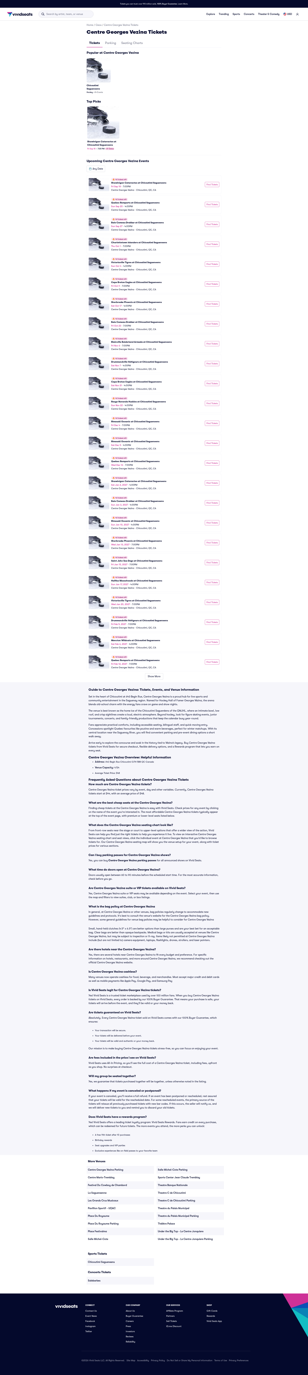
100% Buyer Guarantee (167, 4)
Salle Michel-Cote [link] (98, 1239)
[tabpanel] (154, 365)
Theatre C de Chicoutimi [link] (172, 1192)
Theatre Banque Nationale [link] (173, 1185)
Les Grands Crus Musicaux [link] (103, 1200)
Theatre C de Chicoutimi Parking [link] (176, 1200)
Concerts (249, 14)
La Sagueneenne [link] (97, 1192)
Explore (210, 14)
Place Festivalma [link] (97, 1231)
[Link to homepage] (20, 14)
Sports (236, 14)
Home (90, 25)
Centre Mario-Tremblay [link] (101, 1177)
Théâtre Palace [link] (166, 1223)
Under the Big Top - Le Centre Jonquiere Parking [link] (185, 1239)
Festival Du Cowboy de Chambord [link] (107, 1185)
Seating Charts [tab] (132, 43)
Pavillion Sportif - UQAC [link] (102, 1208)
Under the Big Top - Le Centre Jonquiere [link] (180, 1231)
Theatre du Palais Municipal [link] (173, 1208)
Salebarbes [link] (94, 1280)
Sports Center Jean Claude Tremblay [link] (179, 1177)
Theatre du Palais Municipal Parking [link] (178, 1216)
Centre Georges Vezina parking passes (132, 860)
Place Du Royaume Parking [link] (103, 1223)
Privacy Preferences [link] (238, 1360)
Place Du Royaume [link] (98, 1216)
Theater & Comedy (268, 14)
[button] (96, 169)
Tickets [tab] (94, 43)
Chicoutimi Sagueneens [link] (101, 1262)
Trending (224, 14)
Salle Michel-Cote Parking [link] (172, 1169)
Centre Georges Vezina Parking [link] (105, 1169)
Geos (99, 25)
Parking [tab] (110, 43)
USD (289, 14)
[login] (297, 14)
